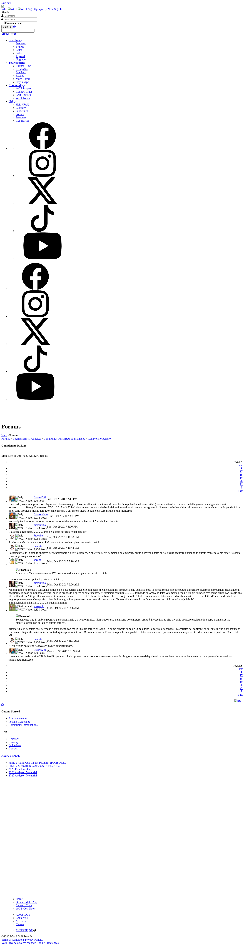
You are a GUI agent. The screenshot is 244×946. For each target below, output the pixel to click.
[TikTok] (42, 230)
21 (241, 484)
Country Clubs (24, 91)
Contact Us (22, 917)
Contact (13, 748)
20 (241, 481)
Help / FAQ (22, 104)
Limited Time (23, 65)
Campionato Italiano (99, 438)
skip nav (6, 2)
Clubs (19, 49)
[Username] (2, 15)
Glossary (21, 107)
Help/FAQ (15, 738)
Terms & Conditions (12, 939)
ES (22, 930)
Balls (18, 53)
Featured (21, 43)
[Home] (14, 9)
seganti (37, 559)
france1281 (40, 497)
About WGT (23, 914)
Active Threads (10, 755)
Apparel (20, 56)
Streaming (21, 117)
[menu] (126, 191)
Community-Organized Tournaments (64, 438)
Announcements (18, 718)
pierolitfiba (40, 524)
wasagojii (39, 606)
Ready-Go (22, 69)
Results (20, 75)
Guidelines (22, 110)
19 (241, 477)
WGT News (23, 98)
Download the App (26, 902)
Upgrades (21, 59)
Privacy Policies (34, 939)
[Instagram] (42, 175)
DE (31, 930)
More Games (23, 78)
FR (26, 930)
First (240, 465)
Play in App (22, 82)
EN (18, 930)
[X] (42, 203)
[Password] (2, 19)
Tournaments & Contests (27, 438)
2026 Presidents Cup (20, 769)
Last (240, 490)
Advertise (21, 921)
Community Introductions (23, 724)
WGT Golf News (26, 908)
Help (4, 435)
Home (19, 898)
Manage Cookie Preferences (43, 942)
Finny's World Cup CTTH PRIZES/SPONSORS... (37, 762)
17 (241, 471)
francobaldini (41, 514)
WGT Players (23, 88)
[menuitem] (126, 50)
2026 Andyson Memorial (23, 772)
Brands (20, 46)
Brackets (21, 72)
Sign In (58, 9)
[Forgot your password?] (14, 26)
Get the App (22, 120)
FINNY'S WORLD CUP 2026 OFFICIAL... (34, 765)
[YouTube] (42, 258)
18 (241, 474)
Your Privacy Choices (13, 942)
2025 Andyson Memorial (23, 775)
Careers (20, 924)
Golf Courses (23, 94)
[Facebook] (42, 148)
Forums (20, 114)
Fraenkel (38, 535)
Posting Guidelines (19, 721)
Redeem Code (24, 905)
